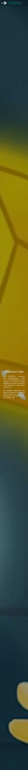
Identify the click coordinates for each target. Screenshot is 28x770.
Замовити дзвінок (15, 3)
